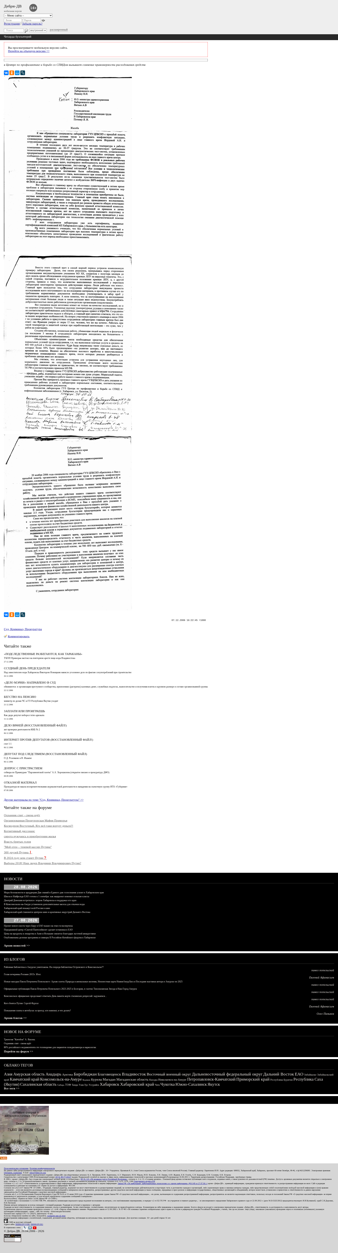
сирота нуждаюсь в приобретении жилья (30, 836)
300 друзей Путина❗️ (18, 852)
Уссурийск (94, 1085)
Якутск (214, 1084)
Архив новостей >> (17, 945)
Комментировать (19, 636)
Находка (153, 1079)
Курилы (96, 1079)
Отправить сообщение (13, 1173)
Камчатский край (24, 1079)
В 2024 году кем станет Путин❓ (25, 857)
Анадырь (53, 1074)
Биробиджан (85, 1074)
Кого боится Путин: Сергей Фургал (21, 1003)
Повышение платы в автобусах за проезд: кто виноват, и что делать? (37, 1010)
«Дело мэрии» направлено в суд (30, 682)
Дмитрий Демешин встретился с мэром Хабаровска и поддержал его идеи (40, 900)
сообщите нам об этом (56, 1216)
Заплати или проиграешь (24, 711)
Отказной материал (20, 782)
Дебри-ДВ (13, 6)
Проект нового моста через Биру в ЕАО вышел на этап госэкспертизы (38, 925)
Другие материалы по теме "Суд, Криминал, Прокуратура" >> (44, 799)
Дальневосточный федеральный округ (227, 1074)
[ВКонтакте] (6, 72)
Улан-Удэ (83, 1085)
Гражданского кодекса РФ (144, 1181)
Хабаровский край (137, 1084)
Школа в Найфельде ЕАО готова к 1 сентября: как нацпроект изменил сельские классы (46, 896)
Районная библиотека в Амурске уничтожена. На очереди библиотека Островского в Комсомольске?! (54, 967)
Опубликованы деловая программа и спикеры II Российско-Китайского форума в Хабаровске (50, 937)
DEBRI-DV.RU (37, 1224)
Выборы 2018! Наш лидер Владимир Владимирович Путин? (42, 863)
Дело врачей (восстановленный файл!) (35, 725)
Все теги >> (12, 1088)
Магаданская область (132, 1079)
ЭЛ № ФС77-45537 (63, 1177)
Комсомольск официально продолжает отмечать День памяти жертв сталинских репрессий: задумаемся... (55, 996)
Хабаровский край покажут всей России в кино (27, 908)
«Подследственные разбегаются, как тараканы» (43, 654)
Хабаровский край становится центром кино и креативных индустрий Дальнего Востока (47, 912)
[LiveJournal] (22, 72)
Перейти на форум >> (18, 1051)
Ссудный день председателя (27, 668)
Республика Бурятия (281, 1079)
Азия (8, 1074)
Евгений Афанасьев (321, 977)
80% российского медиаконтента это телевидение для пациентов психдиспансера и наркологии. (50, 1047)
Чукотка (167, 1084)
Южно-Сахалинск (191, 1084)
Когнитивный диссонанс (19, 831)
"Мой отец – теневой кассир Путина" (28, 847)
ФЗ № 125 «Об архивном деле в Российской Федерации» (104, 1179)
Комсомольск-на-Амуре (61, 1079)
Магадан (109, 1079)
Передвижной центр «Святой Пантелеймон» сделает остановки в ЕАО (38, 929)
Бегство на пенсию (20, 696)
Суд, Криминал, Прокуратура (23, 629)
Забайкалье (310, 1074)
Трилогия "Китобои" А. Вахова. (19, 1039)
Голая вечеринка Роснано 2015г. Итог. (22, 974)
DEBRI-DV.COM (22, 1224)
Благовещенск (109, 1074)
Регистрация (12, 23)
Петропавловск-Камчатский (211, 1079)
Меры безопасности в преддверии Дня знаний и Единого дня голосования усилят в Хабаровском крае (54, 892)
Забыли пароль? (32, 23)
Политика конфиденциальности (42, 1168)
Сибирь (60, 1085)
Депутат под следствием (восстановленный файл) (45, 754)
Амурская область (29, 1074)
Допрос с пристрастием (23, 768)
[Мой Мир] (17, 72)
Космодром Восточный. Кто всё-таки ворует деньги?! (38, 825)
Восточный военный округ (169, 1074)
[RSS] (3, 1158)
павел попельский (322, 970)
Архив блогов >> (15, 1018)
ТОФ (68, 1084)
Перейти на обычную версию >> (28, 51)
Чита (157, 1085)
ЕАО (299, 1074)
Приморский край (253, 1079)
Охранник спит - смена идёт (22, 815)
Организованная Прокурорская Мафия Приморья (35, 820)
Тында (75, 1085)
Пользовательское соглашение (16, 1168)
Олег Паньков (325, 1013)
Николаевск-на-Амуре (172, 1079)
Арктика (67, 1074)
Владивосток (134, 1074)
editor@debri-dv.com (38, 1173)
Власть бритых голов (17, 841)
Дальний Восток (278, 1074)
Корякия (86, 1080)
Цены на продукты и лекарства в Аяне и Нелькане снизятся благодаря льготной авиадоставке (50, 933)
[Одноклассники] (11, 72)
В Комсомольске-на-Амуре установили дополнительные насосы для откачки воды (44, 904)
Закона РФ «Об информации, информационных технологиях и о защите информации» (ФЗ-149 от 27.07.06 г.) (163, 1183)
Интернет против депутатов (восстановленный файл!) (48, 739)
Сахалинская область (38, 1084)
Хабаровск (109, 1084)
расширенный (59, 29)
